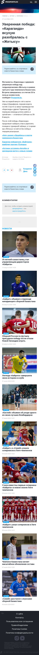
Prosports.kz (16, 98)
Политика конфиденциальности (19, 633)
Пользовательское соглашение (19, 621)
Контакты (19, 617)
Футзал (12, 16)
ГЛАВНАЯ (4, 16)
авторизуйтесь (17, 208)
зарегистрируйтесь (19, 211)
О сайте (19, 614)
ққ (31, 2)
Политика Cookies (19, 629)
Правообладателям (19, 625)
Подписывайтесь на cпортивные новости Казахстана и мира (15, 70)
